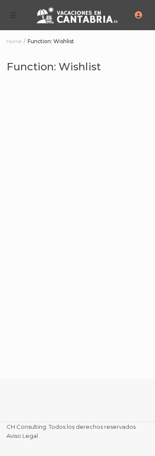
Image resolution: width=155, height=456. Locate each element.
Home (14, 41)
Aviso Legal (22, 435)
